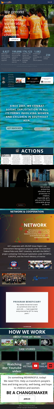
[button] (42, 129)
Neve (20, 405)
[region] (27, 149)
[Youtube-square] (50, 365)
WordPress (32, 405)
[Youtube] (35, 365)
